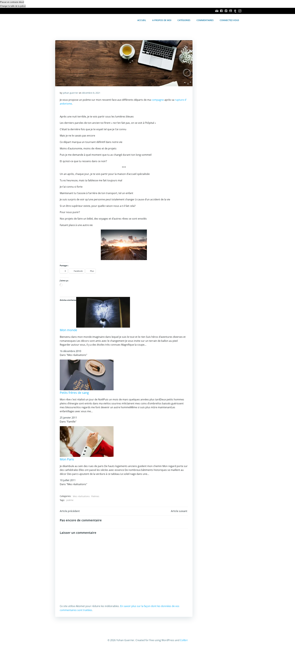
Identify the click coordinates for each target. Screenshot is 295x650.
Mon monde (68, 330)
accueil (141, 20)
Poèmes (95, 496)
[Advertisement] (218, 92)
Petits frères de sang (74, 393)
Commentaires (205, 20)
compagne (157, 99)
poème (69, 500)
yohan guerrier (70, 92)
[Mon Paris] (87, 441)
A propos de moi (161, 20)
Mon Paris (67, 459)
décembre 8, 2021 (91, 92)
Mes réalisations (81, 496)
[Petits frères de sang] (87, 374)
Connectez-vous (229, 20)
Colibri (184, 640)
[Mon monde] (103, 312)
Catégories (183, 20)
